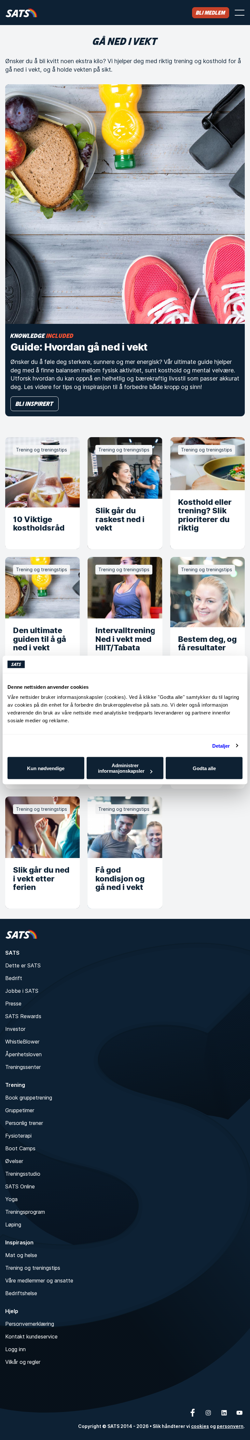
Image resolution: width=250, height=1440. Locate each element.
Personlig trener (24, 1123)
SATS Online (20, 1186)
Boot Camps (20, 1148)
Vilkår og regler (22, 1362)
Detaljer (221, 745)
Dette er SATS (23, 965)
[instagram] (208, 1412)
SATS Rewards (23, 1016)
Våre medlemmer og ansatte (39, 1280)
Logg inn (15, 1349)
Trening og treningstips (32, 1268)
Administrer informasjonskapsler (121, 768)
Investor (15, 1029)
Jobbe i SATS (21, 991)
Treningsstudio (22, 1173)
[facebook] (193, 1412)
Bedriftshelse (21, 1293)
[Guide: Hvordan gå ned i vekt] (125, 204)
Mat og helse (21, 1255)
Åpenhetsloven (23, 1054)
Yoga (11, 1199)
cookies (200, 1426)
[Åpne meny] (239, 12)
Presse (13, 1003)
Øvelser (14, 1161)
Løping (13, 1224)
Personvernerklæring (29, 1324)
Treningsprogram (25, 1212)
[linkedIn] (224, 1412)
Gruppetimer (19, 1110)
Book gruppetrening (28, 1097)
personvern (230, 1426)
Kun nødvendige (45, 768)
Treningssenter (23, 1067)
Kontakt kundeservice (31, 1336)
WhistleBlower (22, 1041)
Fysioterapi (18, 1135)
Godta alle (204, 768)
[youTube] (239, 1412)
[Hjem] (21, 12)
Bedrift (13, 978)
